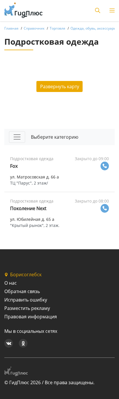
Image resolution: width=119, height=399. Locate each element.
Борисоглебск (26, 274)
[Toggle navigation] (17, 137)
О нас (10, 283)
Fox (14, 166)
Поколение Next (28, 208)
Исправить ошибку (25, 300)
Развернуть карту (59, 86)
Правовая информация (30, 316)
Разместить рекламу (27, 308)
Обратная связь (22, 291)
